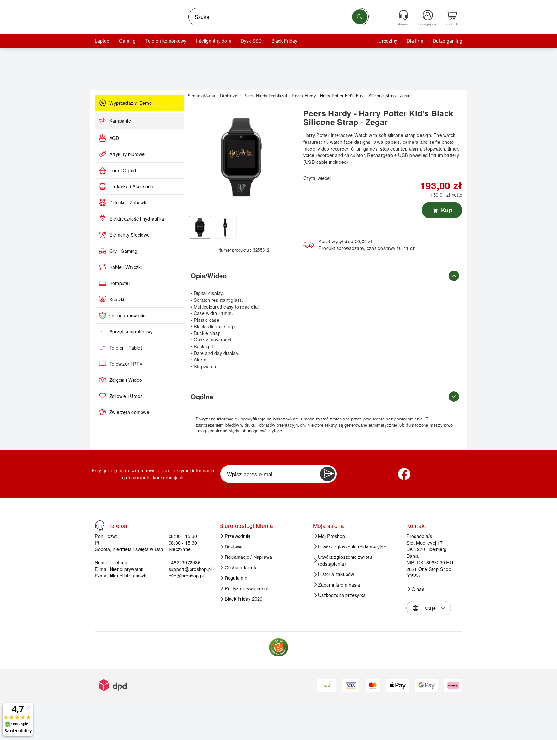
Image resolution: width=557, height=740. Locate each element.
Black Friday (284, 40)
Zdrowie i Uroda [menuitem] (126, 396)
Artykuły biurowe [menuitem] (127, 154)
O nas (418, 589)
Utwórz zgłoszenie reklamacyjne (352, 546)
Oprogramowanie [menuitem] (127, 315)
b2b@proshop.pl (186, 575)
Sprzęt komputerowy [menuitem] (131, 331)
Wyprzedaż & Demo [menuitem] (130, 103)
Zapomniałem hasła (339, 584)
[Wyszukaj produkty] (359, 16)
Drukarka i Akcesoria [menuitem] (131, 186)
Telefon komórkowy (165, 40)
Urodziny (387, 40)
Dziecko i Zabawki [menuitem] (128, 202)
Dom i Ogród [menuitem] (122, 170)
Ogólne (202, 396)
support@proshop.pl (190, 569)
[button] (241, 157)
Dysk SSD (251, 40)
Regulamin (236, 578)
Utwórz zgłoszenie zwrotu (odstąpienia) (345, 560)
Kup (445, 210)
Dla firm (415, 40)
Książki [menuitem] (116, 299)
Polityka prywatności (246, 588)
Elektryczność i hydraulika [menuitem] (136, 218)
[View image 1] (200, 227)
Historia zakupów (336, 574)
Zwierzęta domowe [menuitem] (129, 412)
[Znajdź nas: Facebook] (404, 474)
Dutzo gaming (447, 40)
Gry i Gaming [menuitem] (123, 251)
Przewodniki (237, 536)
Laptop (102, 40)
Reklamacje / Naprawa (248, 557)
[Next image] (285, 159)
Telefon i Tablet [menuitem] (125, 347)
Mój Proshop (331, 536)
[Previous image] (197, 159)
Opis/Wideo (209, 275)
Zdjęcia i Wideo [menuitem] (125, 380)
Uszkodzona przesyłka (342, 595)
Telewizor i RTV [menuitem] (126, 363)
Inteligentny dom (213, 40)
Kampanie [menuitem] (120, 120)
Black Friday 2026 (244, 599)
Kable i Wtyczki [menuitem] (125, 267)
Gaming (127, 40)
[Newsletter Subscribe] (327, 474)
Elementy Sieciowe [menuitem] (129, 235)
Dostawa (234, 546)
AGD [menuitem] (114, 138)
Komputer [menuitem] (119, 283)
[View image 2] (225, 227)
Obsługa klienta (241, 567)
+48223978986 (184, 562)
